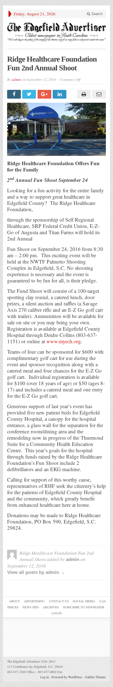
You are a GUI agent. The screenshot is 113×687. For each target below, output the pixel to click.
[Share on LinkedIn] (60, 94)
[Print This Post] (83, 94)
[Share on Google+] (45, 94)
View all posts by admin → (36, 572)
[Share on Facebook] (14, 94)
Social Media (84, 601)
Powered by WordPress (67, 677)
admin (16, 79)
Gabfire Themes (95, 677)
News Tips (30, 607)
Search (96, 14)
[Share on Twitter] (29, 94)
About (14, 601)
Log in (44, 677)
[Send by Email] (98, 94)
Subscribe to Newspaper (83, 607)
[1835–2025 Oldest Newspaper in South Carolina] (56, 32)
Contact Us (59, 601)
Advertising (34, 601)
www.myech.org (63, 341)
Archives (51, 607)
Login (57, 613)
